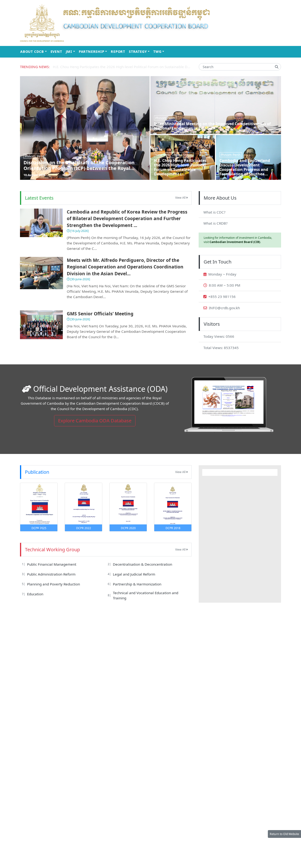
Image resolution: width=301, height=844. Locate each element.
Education (35, 594)
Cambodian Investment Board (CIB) (235, 242)
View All (180, 198)
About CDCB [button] (34, 51)
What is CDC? (214, 212)
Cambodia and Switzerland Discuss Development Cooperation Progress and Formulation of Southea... (244, 167)
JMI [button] (71, 51)
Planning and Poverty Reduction (53, 584)
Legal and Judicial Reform (134, 574)
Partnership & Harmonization (137, 584)
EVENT (56, 51)
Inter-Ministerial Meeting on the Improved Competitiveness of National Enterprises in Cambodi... (212, 126)
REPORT (118, 51)
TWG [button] (159, 51)
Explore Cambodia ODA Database (94, 420)
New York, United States (174, 154)
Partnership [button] (94, 51)
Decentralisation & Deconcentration (142, 564)
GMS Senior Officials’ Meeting (100, 313)
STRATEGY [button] (140, 51)
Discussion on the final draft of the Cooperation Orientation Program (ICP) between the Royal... (79, 165)
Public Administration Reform (51, 574)
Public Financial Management (51, 564)
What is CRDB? (215, 223)
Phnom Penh (35, 156)
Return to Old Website (284, 834)
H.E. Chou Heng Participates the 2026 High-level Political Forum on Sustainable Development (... (180, 167)
